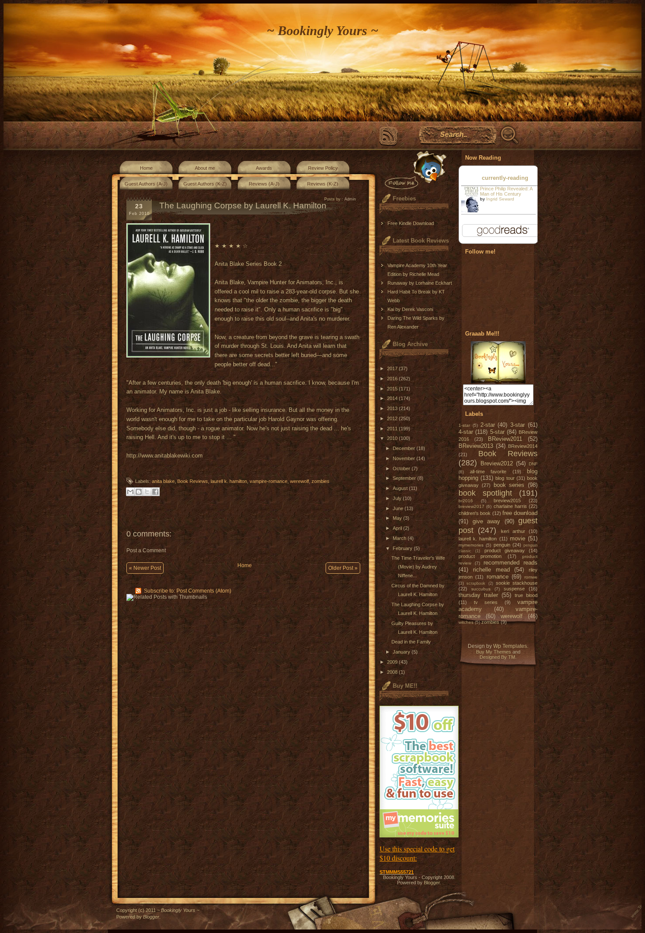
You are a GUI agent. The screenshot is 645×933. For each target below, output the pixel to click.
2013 (393, 408)
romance (498, 576)
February (403, 548)
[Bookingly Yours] (498, 381)
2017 (393, 368)
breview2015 (507, 500)
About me (205, 168)
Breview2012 (496, 463)
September (405, 478)
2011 (393, 428)
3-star (517, 425)
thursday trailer (478, 595)
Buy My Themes (493, 651)
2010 (393, 438)
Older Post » (343, 568)
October (402, 468)
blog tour (504, 478)
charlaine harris (510, 506)
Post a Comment (146, 550)
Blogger (432, 882)
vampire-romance (268, 481)
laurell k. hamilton (229, 481)
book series (509, 485)
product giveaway (504, 550)
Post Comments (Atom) (203, 591)
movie (517, 538)
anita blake (163, 481)
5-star (497, 432)
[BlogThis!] (138, 491)
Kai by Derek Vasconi (410, 309)
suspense (514, 588)
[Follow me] (414, 170)
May (398, 518)
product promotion (480, 556)
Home (146, 168)
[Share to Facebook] (155, 491)
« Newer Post (145, 568)
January (402, 651)
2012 (393, 418)
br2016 (466, 500)
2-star (487, 425)
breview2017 (471, 506)
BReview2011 (505, 439)
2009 (393, 662)
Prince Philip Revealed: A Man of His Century (506, 191)
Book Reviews (192, 481)
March (400, 538)
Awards (264, 168)
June (399, 508)
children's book (475, 513)
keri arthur (513, 531)
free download (520, 513)
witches (466, 622)
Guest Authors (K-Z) (205, 183)
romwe (531, 577)
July (398, 498)
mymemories (471, 545)
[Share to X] (147, 491)
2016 (393, 378)
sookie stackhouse (517, 583)
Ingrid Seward (500, 199)
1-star (464, 425)
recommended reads (511, 562)
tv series (486, 602)
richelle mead (491, 569)
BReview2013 (476, 446)
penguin (502, 544)
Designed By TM (497, 657)
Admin (350, 199)
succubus (481, 588)
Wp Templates (510, 646)
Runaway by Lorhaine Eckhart (419, 283)
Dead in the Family (411, 641)
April (398, 528)
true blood (526, 595)
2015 (393, 388)
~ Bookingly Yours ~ (322, 30)
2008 (393, 672)
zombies (321, 481)
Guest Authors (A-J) (146, 183)
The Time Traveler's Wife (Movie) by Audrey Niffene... (418, 566)
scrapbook (475, 583)
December (404, 448)
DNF (533, 463)
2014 (393, 398)
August (401, 488)
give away (487, 521)
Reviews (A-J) (264, 183)
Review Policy (323, 168)
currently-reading (505, 178)
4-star (466, 432)
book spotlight (485, 493)
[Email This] (130, 491)
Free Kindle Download (410, 223)
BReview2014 (523, 446)
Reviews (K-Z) (322, 183)
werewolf (299, 481)
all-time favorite (488, 471)
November (404, 458)
